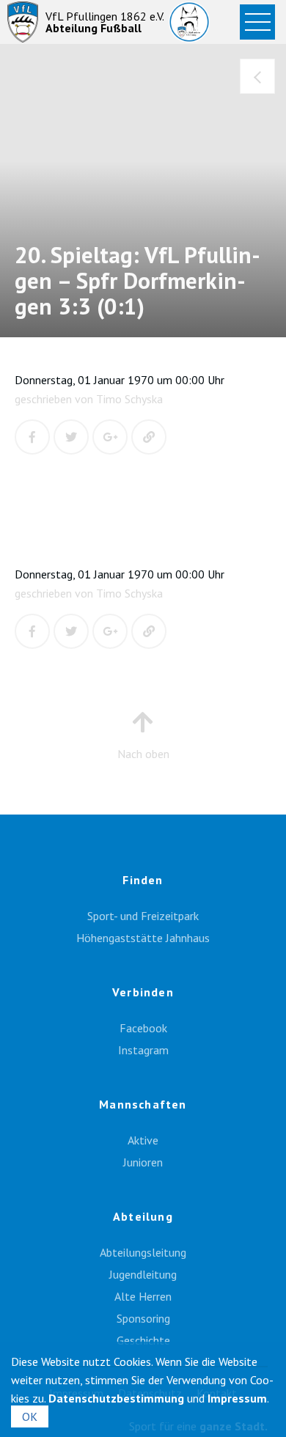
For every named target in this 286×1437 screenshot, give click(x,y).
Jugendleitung (143, 1274)
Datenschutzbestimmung (116, 1398)
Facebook (143, 1028)
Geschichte (143, 1340)
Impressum (237, 1398)
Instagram (143, 1050)
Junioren (143, 1162)
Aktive (143, 1140)
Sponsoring (143, 1318)
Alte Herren (143, 1296)
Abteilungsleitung (143, 1252)
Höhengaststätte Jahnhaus (143, 937)
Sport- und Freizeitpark (143, 915)
